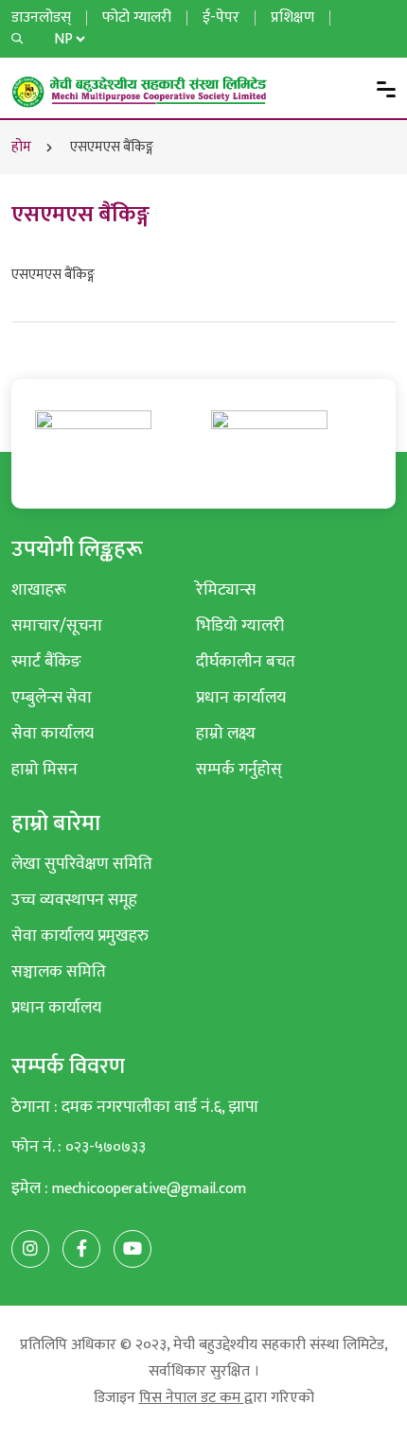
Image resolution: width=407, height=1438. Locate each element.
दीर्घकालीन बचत (245, 661)
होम (21, 147)
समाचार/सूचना (56, 625)
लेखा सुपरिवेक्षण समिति (81, 863)
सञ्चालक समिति (58, 971)
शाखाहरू (38, 589)
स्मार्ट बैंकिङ (46, 661)
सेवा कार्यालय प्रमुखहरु (80, 935)
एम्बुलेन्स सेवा (51, 697)
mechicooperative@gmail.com (149, 1189)
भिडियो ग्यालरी (240, 625)
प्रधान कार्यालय (241, 697)
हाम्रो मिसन (44, 769)
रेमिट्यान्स (226, 589)
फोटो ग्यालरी (136, 17)
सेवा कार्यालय (52, 733)
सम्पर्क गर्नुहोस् (239, 769)
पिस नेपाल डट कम (191, 1398)
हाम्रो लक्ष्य (226, 733)
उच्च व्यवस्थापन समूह (74, 899)
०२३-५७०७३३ (105, 1147)
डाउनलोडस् (41, 17)
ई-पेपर (221, 17)
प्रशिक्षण (292, 17)
